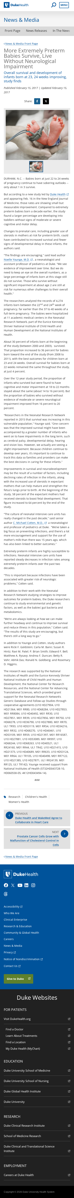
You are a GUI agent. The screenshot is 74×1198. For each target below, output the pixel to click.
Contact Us (10, 966)
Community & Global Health (21, 932)
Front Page (12, 31)
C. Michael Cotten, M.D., (28, 523)
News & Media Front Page (21, 43)
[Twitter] (14, 885)
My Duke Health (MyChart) (23, 1048)
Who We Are (11, 913)
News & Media (13, 945)
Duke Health (58, 194)
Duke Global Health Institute (22, 1091)
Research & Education (18, 926)
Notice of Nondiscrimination (22, 959)
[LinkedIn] (27, 885)
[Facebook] (7, 885)
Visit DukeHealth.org (17, 1019)
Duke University (14, 1102)
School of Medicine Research (22, 1136)
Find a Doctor (14, 1029)
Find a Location (16, 1042)
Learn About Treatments (21, 1036)
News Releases (36, 31)
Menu (64, 5)
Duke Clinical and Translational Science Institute (29, 1148)
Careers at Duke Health (19, 1175)
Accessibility (11, 906)
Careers (9, 939)
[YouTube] (20, 885)
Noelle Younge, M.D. (17, 259)
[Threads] (7, 894)
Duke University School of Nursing (26, 1081)
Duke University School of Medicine (27, 1070)
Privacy (8, 952)
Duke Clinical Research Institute (24, 1125)
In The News (61, 31)
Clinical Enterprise (15, 919)
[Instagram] (34, 885)
